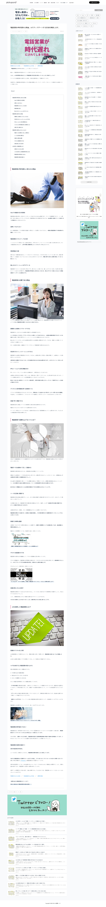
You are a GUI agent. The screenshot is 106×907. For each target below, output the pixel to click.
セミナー (57, 2)
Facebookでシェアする (29, 65)
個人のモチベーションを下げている (21, 111)
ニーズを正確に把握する (19, 135)
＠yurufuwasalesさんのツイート (84, 241)
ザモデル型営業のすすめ (19, 140)
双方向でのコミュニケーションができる (22, 119)
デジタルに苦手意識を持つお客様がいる (22, 124)
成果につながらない (18, 103)
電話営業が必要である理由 (18, 113)
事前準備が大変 (17, 108)
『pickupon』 (23, 760)
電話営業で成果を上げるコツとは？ (19, 130)
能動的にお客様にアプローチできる (21, 116)
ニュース (41, 2)
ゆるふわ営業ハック (64, 2)
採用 (49, 2)
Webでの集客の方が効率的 (19, 100)
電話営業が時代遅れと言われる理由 (19, 97)
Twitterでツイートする (15, 65)
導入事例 (31, 2)
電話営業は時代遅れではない (20, 154)
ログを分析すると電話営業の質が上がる (22, 151)
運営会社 (45, 2)
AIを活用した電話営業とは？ (18, 146)
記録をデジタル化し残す (19, 149)
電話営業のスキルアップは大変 (20, 105)
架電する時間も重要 (18, 138)
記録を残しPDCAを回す (19, 143)
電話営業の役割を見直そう (19, 157)
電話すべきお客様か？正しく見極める (21, 132)
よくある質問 (36, 2)
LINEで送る (40, 65)
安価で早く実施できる (18, 127)
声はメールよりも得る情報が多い (20, 121)
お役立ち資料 (53, 2)
